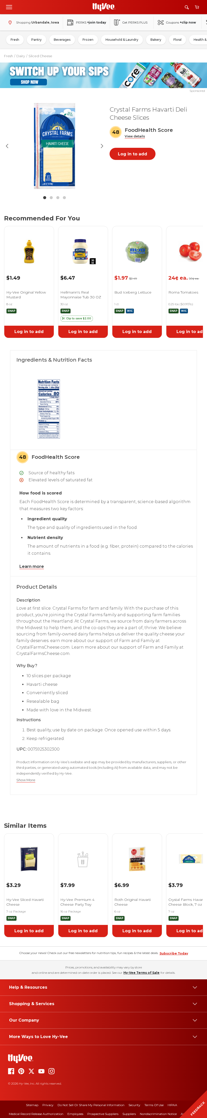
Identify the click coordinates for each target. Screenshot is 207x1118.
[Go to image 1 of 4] (44, 198)
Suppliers (129, 1114)
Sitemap (32, 1105)
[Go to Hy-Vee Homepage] (104, 7)
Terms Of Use (154, 1105)
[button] (135, 136)
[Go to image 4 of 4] (64, 198)
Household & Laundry (122, 40)
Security (134, 1105)
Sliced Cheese (40, 56)
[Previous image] (7, 146)
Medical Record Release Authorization (36, 1114)
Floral (177, 40)
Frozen (88, 40)
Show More (25, 780)
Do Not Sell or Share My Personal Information (91, 1105)
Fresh (15, 40)
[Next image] (102, 146)
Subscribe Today (174, 953)
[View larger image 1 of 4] (54, 146)
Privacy (48, 1105)
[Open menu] (9, 7)
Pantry (36, 40)
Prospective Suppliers (102, 1114)
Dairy (20, 56)
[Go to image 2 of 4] (51, 198)
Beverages (62, 40)
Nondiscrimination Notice (158, 1114)
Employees (75, 1114)
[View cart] (197, 7)
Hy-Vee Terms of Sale (141, 973)
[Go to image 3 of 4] (58, 198)
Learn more (31, 566)
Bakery (155, 40)
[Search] (187, 7)
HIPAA (172, 1105)
